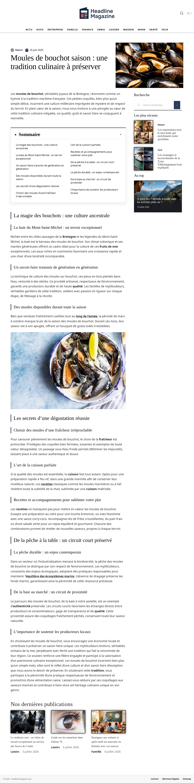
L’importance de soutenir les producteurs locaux (94, 191)
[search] (181, 13)
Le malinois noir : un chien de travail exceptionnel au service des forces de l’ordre (27, 742)
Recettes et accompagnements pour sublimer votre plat (91, 153)
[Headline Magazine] (97, 13)
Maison (161, 124)
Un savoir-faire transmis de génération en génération (40, 167)
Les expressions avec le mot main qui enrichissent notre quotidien (170, 134)
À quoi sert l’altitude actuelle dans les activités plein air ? (156, 200)
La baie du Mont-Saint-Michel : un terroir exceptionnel (39, 156)
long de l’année (86, 316)
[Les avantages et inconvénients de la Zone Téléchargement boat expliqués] (143, 158)
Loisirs (15, 751)
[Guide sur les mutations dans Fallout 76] (68, 721)
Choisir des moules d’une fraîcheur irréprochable (36, 194)
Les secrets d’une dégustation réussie (37, 186)
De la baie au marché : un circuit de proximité (91, 181)
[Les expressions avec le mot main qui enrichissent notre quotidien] (143, 132)
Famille (96, 751)
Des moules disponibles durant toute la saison (38, 177)
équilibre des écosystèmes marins (50, 576)
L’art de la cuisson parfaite (85, 144)
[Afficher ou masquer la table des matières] (81, 134)
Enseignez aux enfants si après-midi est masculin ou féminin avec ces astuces (106, 742)
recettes (47, 484)
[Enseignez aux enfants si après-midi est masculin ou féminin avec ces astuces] (109, 721)
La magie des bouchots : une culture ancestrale (36, 146)
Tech (160, 150)
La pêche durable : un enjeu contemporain (95, 172)
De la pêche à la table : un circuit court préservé (92, 163)
